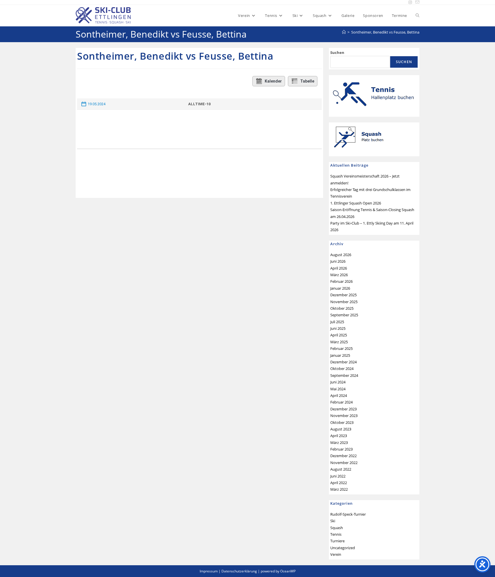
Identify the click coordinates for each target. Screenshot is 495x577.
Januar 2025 (340, 355)
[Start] (344, 32)
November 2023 (344, 415)
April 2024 (338, 395)
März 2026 (339, 274)
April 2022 (338, 482)
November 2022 (344, 462)
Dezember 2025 (343, 294)
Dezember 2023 (343, 409)
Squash (336, 527)
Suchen (337, 52)
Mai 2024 (337, 388)
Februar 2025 (341, 348)
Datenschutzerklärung (239, 571)
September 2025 (344, 314)
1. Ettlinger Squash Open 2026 (355, 203)
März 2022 (339, 489)
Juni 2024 (337, 382)
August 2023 (340, 429)
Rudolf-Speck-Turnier (348, 514)
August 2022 (340, 469)
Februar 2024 (341, 402)
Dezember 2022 (343, 455)
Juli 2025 (337, 321)
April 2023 (338, 435)
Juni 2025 (337, 328)
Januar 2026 (340, 288)
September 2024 (344, 375)
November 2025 (344, 301)
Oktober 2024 (341, 368)
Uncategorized (342, 547)
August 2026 (340, 254)
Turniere (337, 540)
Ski (332, 520)
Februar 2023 (341, 449)
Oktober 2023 (341, 422)
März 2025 (339, 341)
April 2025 (338, 335)
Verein (335, 554)
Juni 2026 (337, 261)
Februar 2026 (341, 281)
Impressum (209, 571)
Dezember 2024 (343, 361)
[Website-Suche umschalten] (417, 15)
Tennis (335, 534)
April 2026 (338, 268)
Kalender (273, 81)
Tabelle (307, 81)
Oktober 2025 (341, 308)
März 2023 (339, 442)
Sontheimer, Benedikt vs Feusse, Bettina (385, 32)
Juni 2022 (337, 476)
